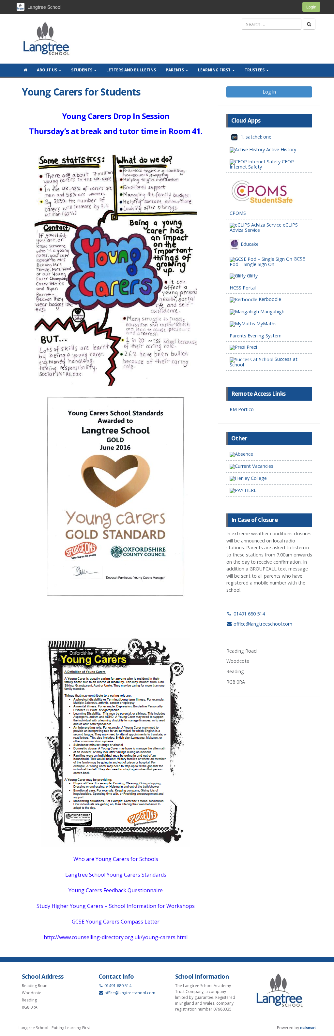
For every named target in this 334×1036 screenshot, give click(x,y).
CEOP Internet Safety (262, 164)
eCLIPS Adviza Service (264, 227)
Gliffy (252, 276)
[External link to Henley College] (269, 479)
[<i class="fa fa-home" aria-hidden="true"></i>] (25, 70)
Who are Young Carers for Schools (115, 859)
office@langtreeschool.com (263, 624)
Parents (175, 70)
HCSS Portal (243, 288)
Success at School (263, 361)
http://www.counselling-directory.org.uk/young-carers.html (116, 937)
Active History (280, 149)
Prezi (251, 347)
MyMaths (266, 323)
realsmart (307, 1028)
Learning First (215, 70)
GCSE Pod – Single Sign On (267, 261)
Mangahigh (271, 311)
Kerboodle (269, 299)
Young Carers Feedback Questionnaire (115, 890)
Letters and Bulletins (131, 70)
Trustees (255, 70)
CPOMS (238, 213)
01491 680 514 (248, 614)
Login (311, 6)
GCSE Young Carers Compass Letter (115, 921)
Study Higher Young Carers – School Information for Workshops (116, 906)
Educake (249, 244)
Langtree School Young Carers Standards (115, 874)
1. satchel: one (255, 137)
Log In (269, 92)
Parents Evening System (255, 336)
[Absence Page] (269, 455)
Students (82, 70)
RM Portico (242, 409)
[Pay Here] (269, 491)
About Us (47, 70)
